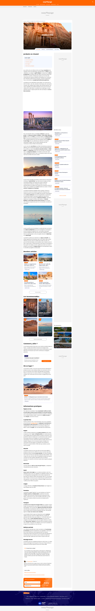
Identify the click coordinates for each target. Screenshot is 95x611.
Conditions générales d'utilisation (52, 596)
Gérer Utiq (37, 596)
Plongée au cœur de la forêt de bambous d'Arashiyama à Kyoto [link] (63, 181)
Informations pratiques (29, 65)
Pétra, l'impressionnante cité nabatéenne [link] (30, 314)
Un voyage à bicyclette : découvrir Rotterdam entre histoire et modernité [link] (62, 189)
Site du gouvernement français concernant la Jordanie (34, 574)
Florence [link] (57, 335)
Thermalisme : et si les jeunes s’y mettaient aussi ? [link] (61, 133)
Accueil (25, 21)
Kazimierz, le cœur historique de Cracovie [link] (61, 173)
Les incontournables (29, 59)
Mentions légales (37, 598)
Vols (32, 582)
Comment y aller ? (28, 61)
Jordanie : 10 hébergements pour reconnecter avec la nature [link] (36, 396)
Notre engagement (30, 596)
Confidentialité (42, 596)
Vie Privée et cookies (65, 598)
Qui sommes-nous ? (63, 596)
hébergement (53, 4)
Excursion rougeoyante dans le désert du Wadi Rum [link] (30, 333)
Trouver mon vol (46, 361)
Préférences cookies (29, 598)
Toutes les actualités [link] (62, 195)
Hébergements (32, 585)
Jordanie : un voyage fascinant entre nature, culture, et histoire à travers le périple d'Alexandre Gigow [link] (30, 265)
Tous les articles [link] (38, 292)
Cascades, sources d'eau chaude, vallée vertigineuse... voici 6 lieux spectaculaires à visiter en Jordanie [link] (45, 284)
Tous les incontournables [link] (38, 339)
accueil (37, 4)
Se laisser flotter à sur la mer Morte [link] (45, 332)
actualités (48, 4)
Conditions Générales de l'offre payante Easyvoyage (51, 598)
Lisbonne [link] (57, 345)
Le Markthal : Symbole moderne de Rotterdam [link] (61, 165)
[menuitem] (25, 7)
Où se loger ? (27, 63)
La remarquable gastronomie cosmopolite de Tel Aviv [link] (60, 157)
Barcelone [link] (57, 340)
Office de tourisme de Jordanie (30, 572)
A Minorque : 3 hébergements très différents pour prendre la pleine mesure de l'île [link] (63, 150)
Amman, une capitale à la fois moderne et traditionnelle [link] (45, 314)
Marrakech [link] (57, 329)
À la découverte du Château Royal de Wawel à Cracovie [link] (62, 141)
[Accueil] (47, 2)
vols (58, 4)
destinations (42, 4)
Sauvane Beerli (30, 561)
